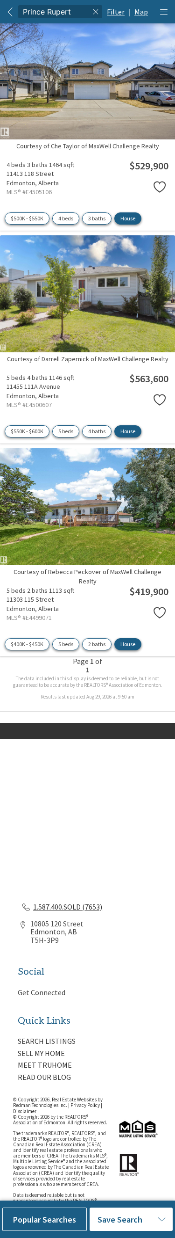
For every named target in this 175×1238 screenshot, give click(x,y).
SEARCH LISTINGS (47, 1041)
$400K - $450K (27, 644)
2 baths (96, 644)
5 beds (65, 431)
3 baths (96, 218)
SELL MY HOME (41, 1053)
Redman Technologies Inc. (40, 1105)
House (127, 218)
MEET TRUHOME (45, 1065)
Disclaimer (24, 1111)
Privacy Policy (85, 1105)
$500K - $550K (27, 218)
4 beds (65, 218)
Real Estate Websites (75, 1099)
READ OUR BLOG (44, 1077)
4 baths (96, 431)
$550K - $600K (27, 431)
